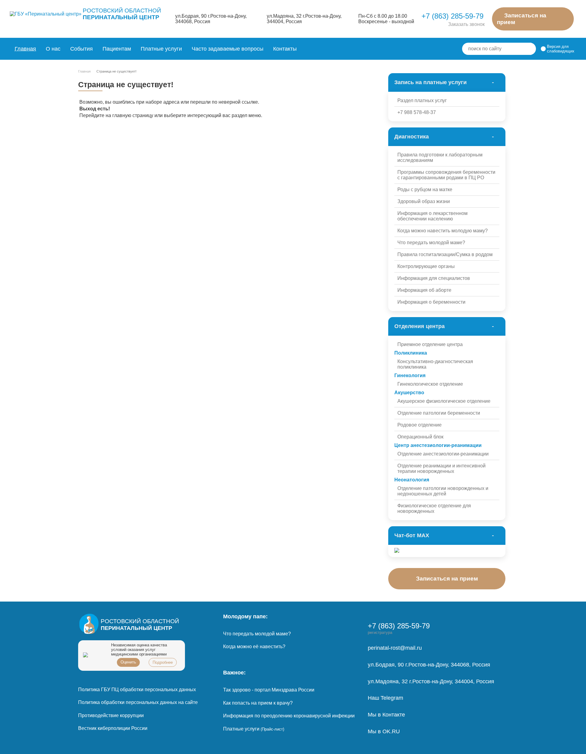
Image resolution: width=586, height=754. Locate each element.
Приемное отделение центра (430, 344)
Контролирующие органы (426, 266)
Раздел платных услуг (422, 100)
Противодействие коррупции (111, 715)
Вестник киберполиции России (112, 728)
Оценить (128, 662)
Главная (25, 49)
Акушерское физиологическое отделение (443, 401)
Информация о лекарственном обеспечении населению (432, 216)
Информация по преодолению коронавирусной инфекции (289, 715)
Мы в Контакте (386, 715)
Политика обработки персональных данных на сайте (138, 702)
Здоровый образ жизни (423, 201)
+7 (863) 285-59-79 (452, 16)
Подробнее (163, 662)
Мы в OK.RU (384, 731)
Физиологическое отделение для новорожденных (434, 508)
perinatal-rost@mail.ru (395, 648)
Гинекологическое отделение (430, 384)
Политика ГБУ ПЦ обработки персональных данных (137, 689)
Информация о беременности (431, 302)
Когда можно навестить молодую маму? (442, 230)
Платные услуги (253, 728)
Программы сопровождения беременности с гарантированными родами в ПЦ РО (446, 175)
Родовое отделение (419, 424)
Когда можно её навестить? (254, 646)
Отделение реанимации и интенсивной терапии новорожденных (441, 468)
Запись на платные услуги (430, 82)
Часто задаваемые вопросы (227, 49)
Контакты (285, 49)
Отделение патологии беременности (438, 413)
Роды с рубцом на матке (424, 189)
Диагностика (411, 137)
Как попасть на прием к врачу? (258, 703)
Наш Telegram (385, 698)
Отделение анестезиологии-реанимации (443, 453)
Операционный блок (420, 436)
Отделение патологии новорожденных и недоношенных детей (442, 491)
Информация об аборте (424, 290)
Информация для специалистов (433, 278)
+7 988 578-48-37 (416, 112)
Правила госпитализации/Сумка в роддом (445, 254)
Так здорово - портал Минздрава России (268, 689)
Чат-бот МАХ (411, 535)
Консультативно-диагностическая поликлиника (435, 364)
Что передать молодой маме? (431, 242)
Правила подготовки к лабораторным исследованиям (440, 157)
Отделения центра (419, 326)
